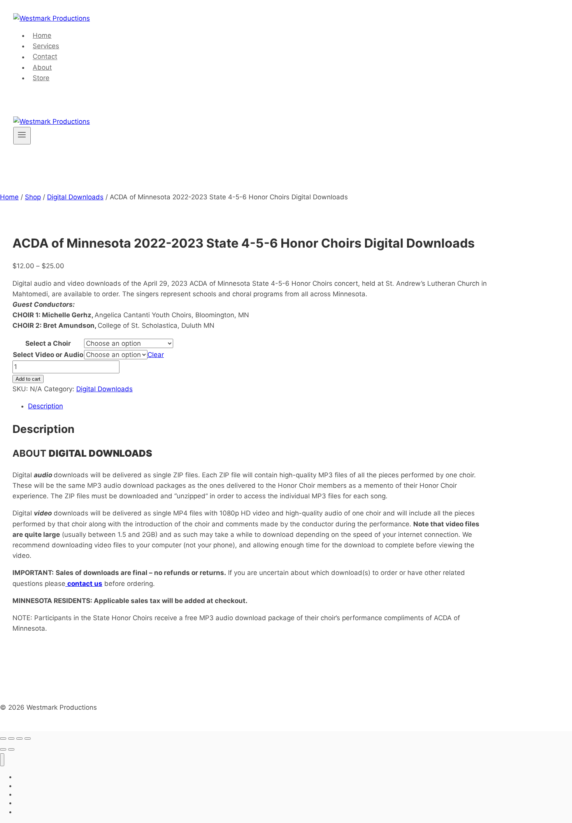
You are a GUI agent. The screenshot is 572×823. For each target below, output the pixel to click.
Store (41, 78)
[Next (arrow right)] (11, 749)
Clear (155, 355)
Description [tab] (45, 406)
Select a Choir (48, 343)
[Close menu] (2, 759)
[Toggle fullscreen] (11, 738)
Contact (45, 57)
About (42, 67)
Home (42, 35)
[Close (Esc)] (28, 738)
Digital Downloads (104, 389)
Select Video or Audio (48, 355)
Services (46, 46)
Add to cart (28, 379)
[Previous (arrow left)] (3, 749)
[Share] (19, 738)
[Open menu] (22, 135)
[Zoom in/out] (3, 738)
